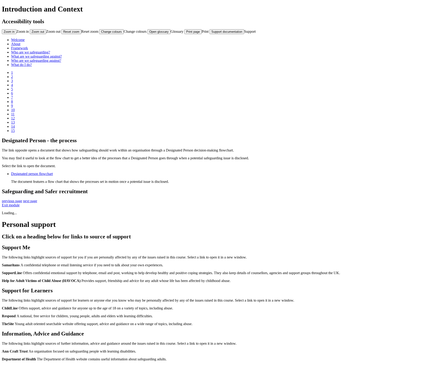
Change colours (135, 31)
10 (13, 110)
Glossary (177, 31)
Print (205, 31)
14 (13, 126)
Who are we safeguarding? (30, 52)
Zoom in (22, 31)
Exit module (11, 205)
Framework (19, 48)
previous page (12, 201)
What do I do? (21, 65)
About (15, 44)
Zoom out (53, 31)
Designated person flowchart (32, 174)
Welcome (18, 40)
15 (13, 131)
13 (13, 122)
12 (13, 118)
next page (30, 201)
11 (13, 114)
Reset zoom (89, 31)
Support (250, 31)
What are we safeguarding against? (36, 56)
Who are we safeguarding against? (36, 60)
